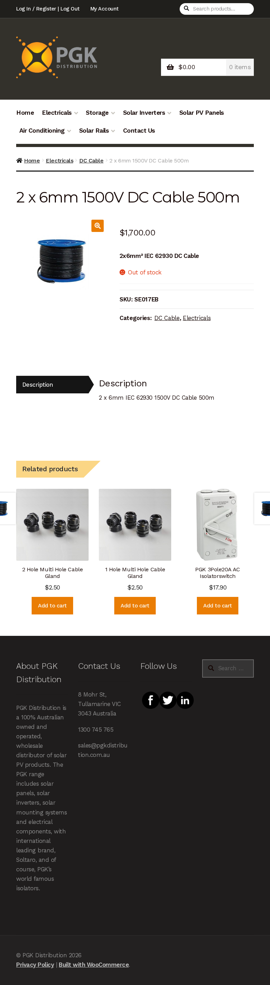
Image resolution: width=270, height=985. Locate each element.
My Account (104, 9)
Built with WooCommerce (94, 964)
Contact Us (139, 130)
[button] (97, 226)
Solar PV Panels (201, 112)
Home (25, 112)
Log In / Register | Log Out (47, 9)
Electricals (57, 112)
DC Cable (91, 160)
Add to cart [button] (52, 606)
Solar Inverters (144, 112)
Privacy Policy (35, 964)
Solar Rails (94, 130)
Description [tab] (37, 384)
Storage (97, 112)
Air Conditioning (42, 130)
